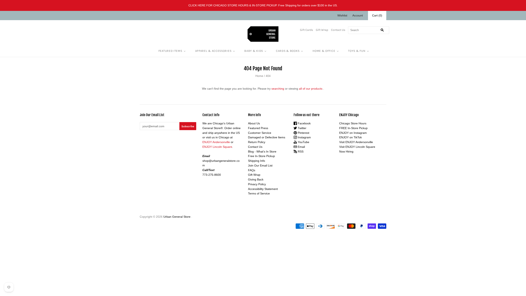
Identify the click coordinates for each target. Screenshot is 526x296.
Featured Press (258, 128)
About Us (254, 123)
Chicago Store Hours (352, 123)
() (377, 15)
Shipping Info (256, 160)
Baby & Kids (253, 51)
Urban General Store (176, 216)
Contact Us (338, 30)
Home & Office (324, 51)
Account (357, 15)
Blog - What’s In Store (262, 151)
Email (301, 146)
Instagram (304, 137)
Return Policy (256, 142)
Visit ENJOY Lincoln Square (357, 146)
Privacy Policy (257, 184)
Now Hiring (346, 151)
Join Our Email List (260, 165)
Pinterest (303, 132)
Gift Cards (306, 30)
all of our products (310, 88)
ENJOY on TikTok (350, 137)
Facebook (304, 123)
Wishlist (342, 15)
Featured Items (170, 51)
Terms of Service (259, 193)
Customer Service (259, 132)
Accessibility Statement (263, 189)
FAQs (251, 170)
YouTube (303, 142)
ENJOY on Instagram (353, 132)
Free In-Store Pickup (261, 156)
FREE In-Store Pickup (353, 128)
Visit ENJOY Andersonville (356, 142)
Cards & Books (288, 51)
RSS (300, 151)
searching (277, 88)
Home (259, 75)
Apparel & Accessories (213, 51)
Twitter (301, 128)
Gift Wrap (322, 30)
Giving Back (255, 179)
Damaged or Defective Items (266, 137)
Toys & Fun (356, 51)
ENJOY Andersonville (216, 142)
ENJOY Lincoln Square (217, 146)
